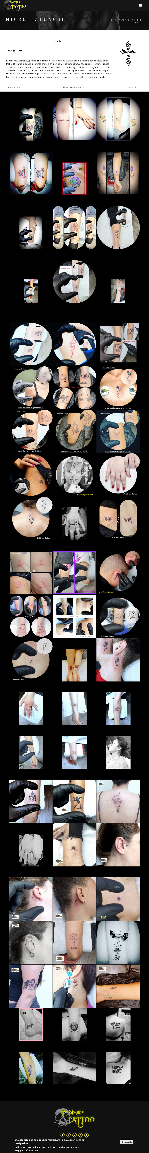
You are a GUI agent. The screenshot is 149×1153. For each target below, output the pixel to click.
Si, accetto (127, 1142)
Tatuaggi (125, 20)
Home (112, 20)
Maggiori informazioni (26, 1150)
